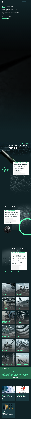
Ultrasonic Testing (5, 170)
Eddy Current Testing (5, 169)
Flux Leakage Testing (5, 171)
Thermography (4, 172)
